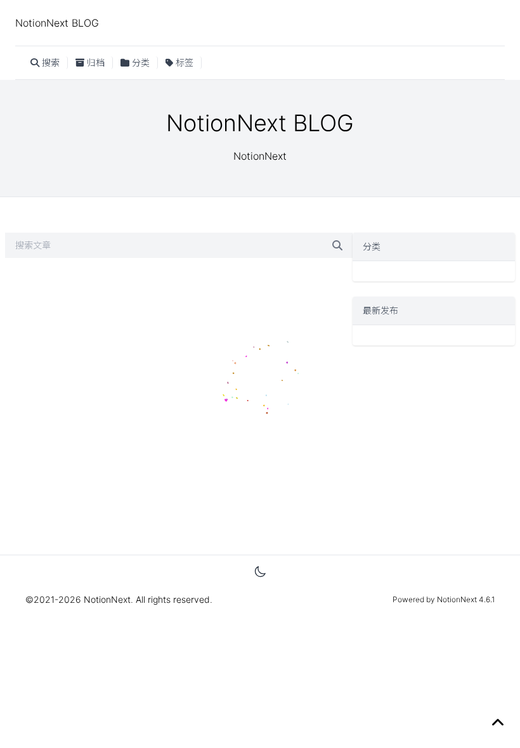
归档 (96, 62)
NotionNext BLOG (57, 22)
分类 (141, 62)
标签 (184, 62)
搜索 (51, 62)
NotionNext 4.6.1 (465, 599)
